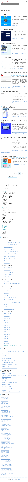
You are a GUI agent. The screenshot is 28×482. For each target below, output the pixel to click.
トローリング (8, 274)
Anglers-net (4, 2)
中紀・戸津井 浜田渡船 (9, 43)
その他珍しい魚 (7, 221)
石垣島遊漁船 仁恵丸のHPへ (18, 38)
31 (8, 173)
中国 (7, 329)
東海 (7, 325)
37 (25, 173)
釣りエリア (4, 227)
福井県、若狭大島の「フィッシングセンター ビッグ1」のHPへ (19, 132)
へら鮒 (4, 215)
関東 (7, 318)
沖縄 (14, 33)
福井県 (22, 124)
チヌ (4, 211)
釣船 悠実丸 (5, 379)
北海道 (7, 313)
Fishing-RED (5, 355)
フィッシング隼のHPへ (17, 68)
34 (17, 173)
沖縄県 (16, 33)
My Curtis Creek (6, 357)
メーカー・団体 (7, 198)
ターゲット (4, 207)
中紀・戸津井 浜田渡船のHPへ (19, 53)
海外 (16, 142)
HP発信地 (4, 229)
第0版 (19, 479)
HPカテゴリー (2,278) (11, 251)
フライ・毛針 (9, 272)
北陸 (20, 124)
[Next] (15, 176)
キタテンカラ (5, 353)
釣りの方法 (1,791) (8, 271)
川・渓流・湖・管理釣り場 (12, 283)
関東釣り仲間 (5, 366)
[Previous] (5, 173)
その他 (4, 204)
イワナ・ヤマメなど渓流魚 (9, 212)
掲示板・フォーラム (8, 200)
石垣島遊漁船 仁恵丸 (8, 29)
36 (22, 173)
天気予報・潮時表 (7, 203)
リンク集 (5, 202)
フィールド (4, 225)
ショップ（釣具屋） (8, 196)
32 (11, 173)
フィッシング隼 (7, 57)
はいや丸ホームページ (7, 386)
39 (12, 176)
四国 (7, 332)
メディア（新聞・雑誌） (9, 194)
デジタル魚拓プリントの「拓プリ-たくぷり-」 (13, 351)
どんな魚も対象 (7, 222)
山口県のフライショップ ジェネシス (11, 392)
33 (14, 173)
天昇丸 (4, 14)
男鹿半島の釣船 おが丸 (9, 107)
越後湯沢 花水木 (6, 384)
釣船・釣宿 (20, 16)
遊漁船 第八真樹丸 (6, 358)
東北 (19, 109)
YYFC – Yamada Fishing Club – (9, 368)
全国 (7, 338)
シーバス (5, 208)
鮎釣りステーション (7, 373)
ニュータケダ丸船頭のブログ (9, 388)
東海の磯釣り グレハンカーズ (9, 360)
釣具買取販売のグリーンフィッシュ (11, 364)
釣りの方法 (4, 226)
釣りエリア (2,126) (7, 327)
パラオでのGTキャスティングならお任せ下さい (13, 138)
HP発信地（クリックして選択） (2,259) (12, 345)
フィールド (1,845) (11, 281)
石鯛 (4, 218)
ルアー (15, 76)
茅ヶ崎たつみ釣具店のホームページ (11, 382)
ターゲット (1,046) (11, 297)
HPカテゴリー (5, 191)
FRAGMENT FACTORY (7, 362)
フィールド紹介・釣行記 (9, 192)
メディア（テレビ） (8, 195)
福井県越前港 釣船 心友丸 (9, 156)
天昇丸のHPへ (15, 25)
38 (10, 176)
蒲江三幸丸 (5, 380)
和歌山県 (18, 60)
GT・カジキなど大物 (8, 220)
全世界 (7, 343)
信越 (6, 320)
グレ (4, 217)
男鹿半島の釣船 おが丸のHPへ (19, 116)
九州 (24, 93)
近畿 (24, 16)
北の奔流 (4, 390)
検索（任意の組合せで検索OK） (9, 185)
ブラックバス (6, 210)
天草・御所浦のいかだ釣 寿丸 (10, 92)
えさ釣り (16, 16)
